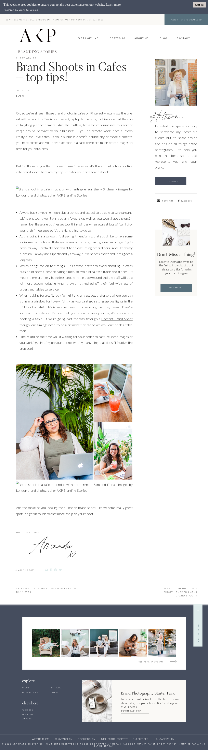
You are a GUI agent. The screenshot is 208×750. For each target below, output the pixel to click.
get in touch (37, 514)
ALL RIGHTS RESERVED (60, 744)
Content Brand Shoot (116, 319)
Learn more (113, 4)
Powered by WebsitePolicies (20, 10)
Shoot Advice (26, 58)
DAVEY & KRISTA (108, 744)
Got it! (199, 4)
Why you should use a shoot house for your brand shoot (180, 592)
